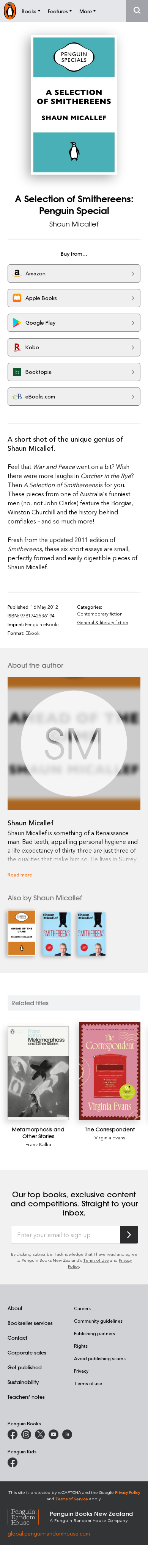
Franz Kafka (38, 1144)
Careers (82, 1308)
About (15, 1308)
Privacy (81, 1370)
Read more (20, 874)
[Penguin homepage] (10, 10)
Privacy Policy (127, 1492)
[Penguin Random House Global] (29, 1516)
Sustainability (23, 1382)
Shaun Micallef (74, 224)
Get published (25, 1367)
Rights (81, 1345)
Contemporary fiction (100, 613)
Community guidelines (98, 1320)
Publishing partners (94, 1333)
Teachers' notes (26, 1396)
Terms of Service (71, 1498)
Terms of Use (96, 1260)
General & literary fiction (102, 622)
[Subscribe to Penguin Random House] (129, 1234)
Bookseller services (30, 1323)
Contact (17, 1337)
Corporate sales (27, 1352)
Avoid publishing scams (100, 1358)
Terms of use (88, 1383)
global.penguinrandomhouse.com (49, 1533)
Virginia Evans (110, 1137)
